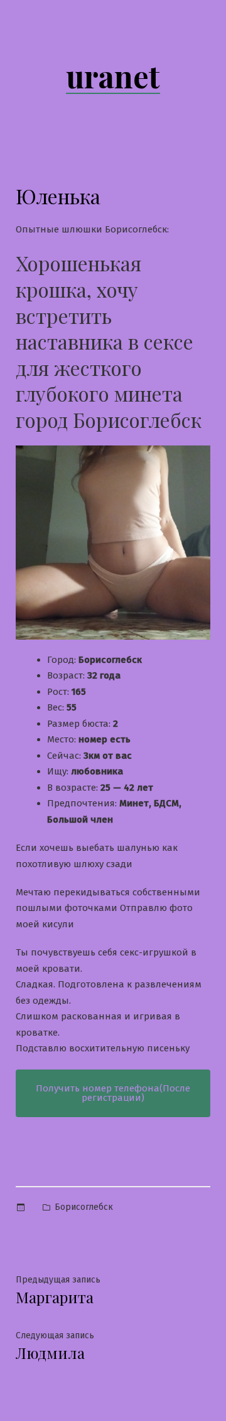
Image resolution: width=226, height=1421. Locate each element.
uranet (113, 76)
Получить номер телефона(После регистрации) (113, 1093)
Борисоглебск (84, 1207)
